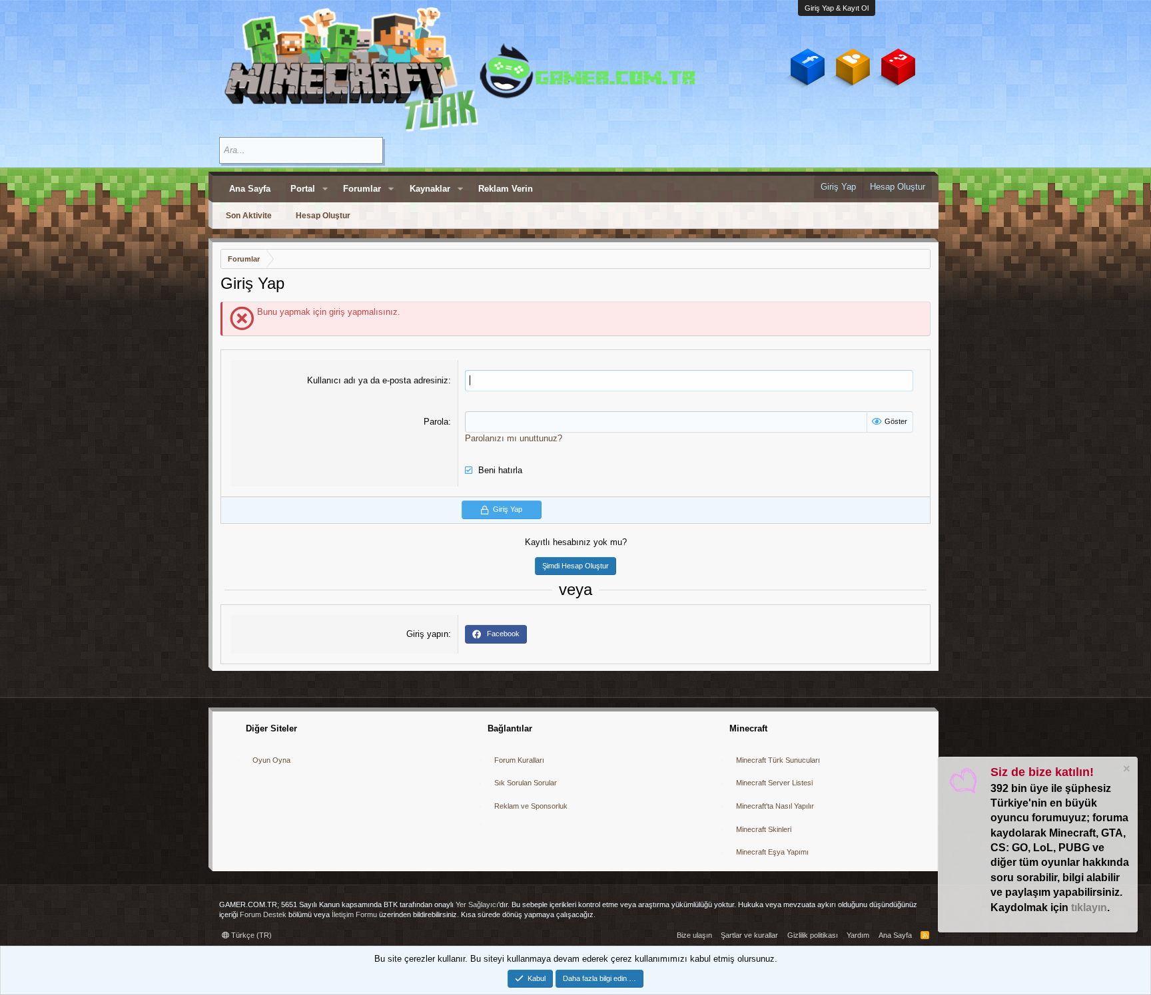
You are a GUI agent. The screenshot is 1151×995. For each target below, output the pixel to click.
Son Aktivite (249, 215)
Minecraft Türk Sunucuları (778, 760)
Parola (436, 422)
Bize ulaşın (694, 935)
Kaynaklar (430, 189)
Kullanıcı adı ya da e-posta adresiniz (377, 380)
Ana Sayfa (249, 189)
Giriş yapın (427, 634)
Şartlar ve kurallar (749, 935)
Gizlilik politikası (812, 935)
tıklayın (1089, 907)
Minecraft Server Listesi (774, 783)
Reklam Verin (505, 189)
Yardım (858, 935)
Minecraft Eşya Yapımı (772, 852)
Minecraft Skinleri (763, 829)
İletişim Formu (354, 914)
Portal (302, 189)
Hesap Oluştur (323, 215)
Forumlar (362, 189)
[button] (325, 189)
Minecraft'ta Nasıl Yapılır (775, 806)
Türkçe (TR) (250, 935)
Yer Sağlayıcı (477, 904)
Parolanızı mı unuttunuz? (513, 438)
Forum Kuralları (519, 760)
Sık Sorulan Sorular (525, 783)
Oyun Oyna (271, 760)
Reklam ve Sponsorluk (531, 806)
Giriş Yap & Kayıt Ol (837, 8)
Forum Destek (263, 914)
